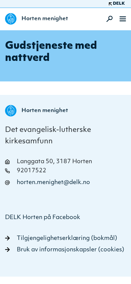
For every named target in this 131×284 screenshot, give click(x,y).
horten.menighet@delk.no (53, 182)
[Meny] (123, 18)
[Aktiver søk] (107, 19)
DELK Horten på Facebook (42, 217)
